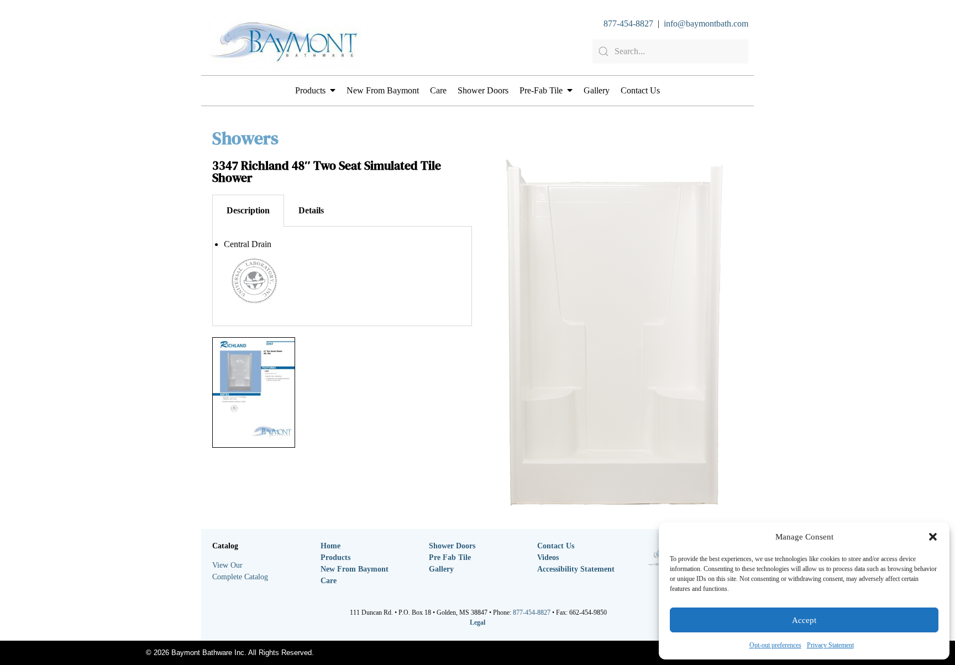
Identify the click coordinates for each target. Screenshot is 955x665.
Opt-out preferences (775, 645)
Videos (548, 557)
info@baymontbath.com (706, 23)
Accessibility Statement (576, 569)
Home (330, 546)
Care (438, 90)
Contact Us (640, 90)
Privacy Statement (830, 645)
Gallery (597, 90)
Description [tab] (248, 210)
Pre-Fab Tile (541, 90)
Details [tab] (311, 210)
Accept (804, 620)
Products (310, 90)
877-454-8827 (628, 23)
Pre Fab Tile (450, 557)
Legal (477, 622)
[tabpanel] (342, 276)
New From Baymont (383, 90)
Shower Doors (483, 90)
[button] (932, 536)
